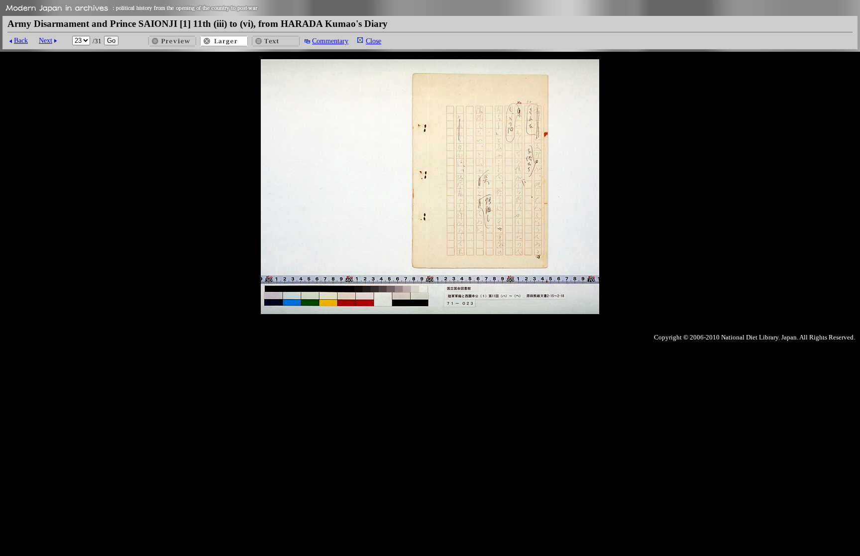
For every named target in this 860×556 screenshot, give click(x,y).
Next (45, 40)
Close (373, 41)
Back (21, 40)
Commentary (330, 41)
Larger (224, 41)
